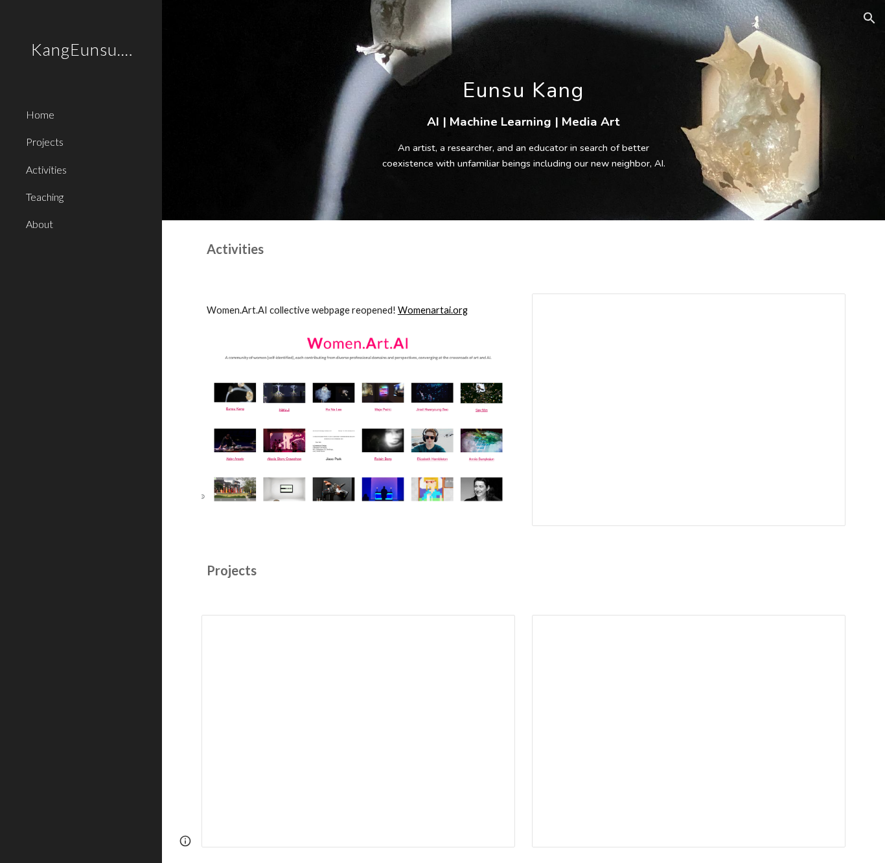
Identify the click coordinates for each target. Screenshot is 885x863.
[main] (524, 109)
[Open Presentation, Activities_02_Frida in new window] (821, 310)
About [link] (39, 224)
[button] (869, 18)
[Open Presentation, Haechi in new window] (821, 632)
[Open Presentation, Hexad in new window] (490, 632)
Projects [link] (44, 141)
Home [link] (40, 114)
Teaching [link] (44, 196)
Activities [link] (46, 169)
